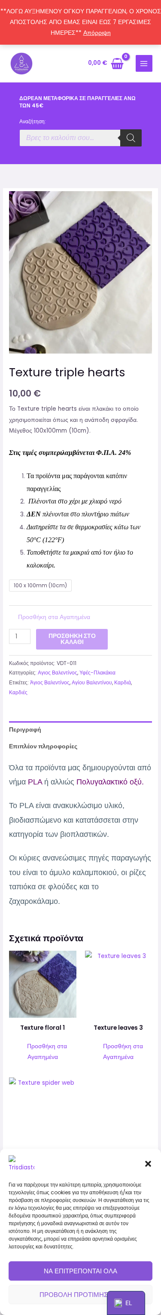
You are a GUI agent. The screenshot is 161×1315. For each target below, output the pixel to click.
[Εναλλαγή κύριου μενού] (144, 63)
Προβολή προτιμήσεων (80, 1294)
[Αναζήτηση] (131, 137)
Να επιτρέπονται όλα (80, 1270)
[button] (148, 1163)
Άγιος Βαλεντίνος (50, 682)
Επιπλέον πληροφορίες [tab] (43, 746)
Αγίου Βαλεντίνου (92, 682)
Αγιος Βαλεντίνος (57, 672)
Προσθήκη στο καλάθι (72, 639)
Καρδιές (18, 692)
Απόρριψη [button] (97, 33)
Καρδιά (122, 682)
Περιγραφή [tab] (25, 730)
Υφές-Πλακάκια (97, 672)
